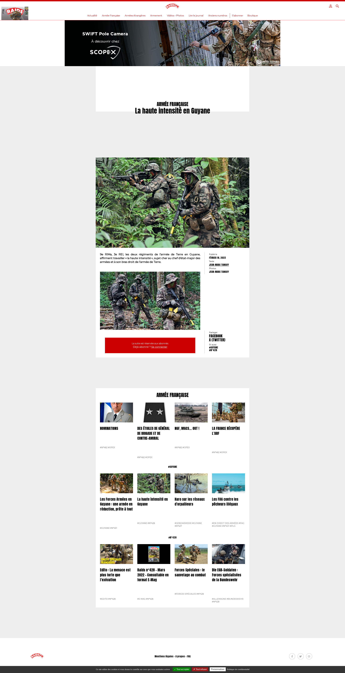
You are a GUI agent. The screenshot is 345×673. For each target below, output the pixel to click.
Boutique (252, 15)
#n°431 (113, 528)
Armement (156, 15)
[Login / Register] (330, 6)
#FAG (241, 523)
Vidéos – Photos (175, 15)
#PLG (232, 526)
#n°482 (103, 447)
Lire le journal (196, 15)
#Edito (104, 599)
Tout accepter (182, 669)
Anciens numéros (217, 15)
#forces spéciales (185, 594)
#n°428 (213, 350)
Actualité (92, 15)
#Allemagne (219, 599)
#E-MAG (141, 599)
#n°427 (178, 526)
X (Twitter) (217, 340)
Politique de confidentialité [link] (238, 669)
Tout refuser (201, 669)
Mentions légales (164, 656)
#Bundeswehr (235, 599)
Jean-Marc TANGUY (219, 265)
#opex (111, 447)
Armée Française (111, 15)
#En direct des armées (225, 523)
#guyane (213, 347)
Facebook (215, 336)
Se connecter (159, 346)
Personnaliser (217, 669)
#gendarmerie (183, 523)
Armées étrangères (135, 15)
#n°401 (225, 526)
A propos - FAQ (183, 656)
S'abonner (237, 15)
